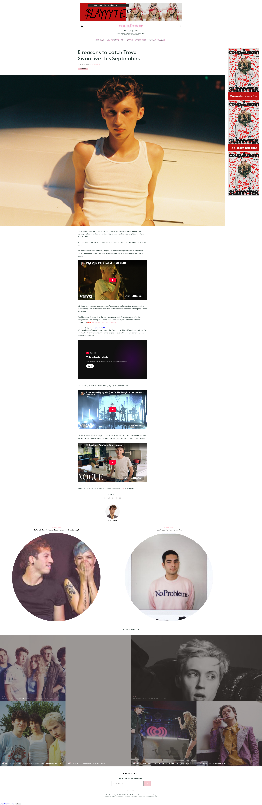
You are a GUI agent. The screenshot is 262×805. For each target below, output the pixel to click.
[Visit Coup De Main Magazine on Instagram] (129, 774)
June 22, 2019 (100, 328)
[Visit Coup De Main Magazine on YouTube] (126, 774)
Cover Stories (136, 39)
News (100, 41)
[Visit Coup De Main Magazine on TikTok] (131, 774)
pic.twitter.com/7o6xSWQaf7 (104, 322)
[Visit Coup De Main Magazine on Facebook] (123, 774)
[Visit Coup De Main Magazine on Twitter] (134, 774)
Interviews (115, 39)
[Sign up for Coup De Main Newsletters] (139, 774)
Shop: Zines (157, 39)
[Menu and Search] (82, 26)
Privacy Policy (131, 790)
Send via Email (120, 498)
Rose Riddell (95, 64)
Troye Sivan (83, 69)
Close (18, 804)
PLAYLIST (179, 25)
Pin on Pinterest (112, 498)
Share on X (108, 498)
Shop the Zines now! (8, 804)
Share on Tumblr (116, 498)
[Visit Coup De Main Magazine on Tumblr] (137, 774)
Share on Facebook (104, 498)
